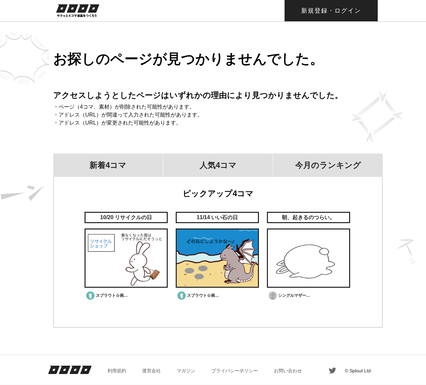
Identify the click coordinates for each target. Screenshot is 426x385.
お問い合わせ (288, 370)
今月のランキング (328, 165)
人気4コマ (218, 165)
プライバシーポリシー (234, 370)
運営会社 (151, 370)
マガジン (186, 370)
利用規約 (116, 370)
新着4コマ (108, 165)
